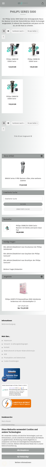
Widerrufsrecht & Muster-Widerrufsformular (19, 351)
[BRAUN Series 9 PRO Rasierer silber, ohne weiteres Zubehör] (23, 167)
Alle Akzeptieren (23, 450)
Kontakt (6, 347)
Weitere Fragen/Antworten (12, 269)
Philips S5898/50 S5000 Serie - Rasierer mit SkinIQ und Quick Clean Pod (34, 60)
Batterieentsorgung (8, 324)
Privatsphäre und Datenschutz (14, 358)
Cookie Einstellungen (11, 361)
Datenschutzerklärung (9, 446)
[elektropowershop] (23, 3)
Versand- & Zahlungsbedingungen (16, 344)
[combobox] (18, 31)
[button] (4, 31)
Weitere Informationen (23, 462)
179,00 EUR (23, 185)
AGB (5, 354)
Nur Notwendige (23, 457)
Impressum (8, 341)
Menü (3, 3)
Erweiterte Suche (23, 209)
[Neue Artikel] (42, 156)
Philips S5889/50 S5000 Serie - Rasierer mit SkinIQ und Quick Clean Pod (12, 97)
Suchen (23, 204)
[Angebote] (42, 276)
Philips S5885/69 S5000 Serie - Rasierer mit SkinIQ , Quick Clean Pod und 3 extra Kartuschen (12, 60)
